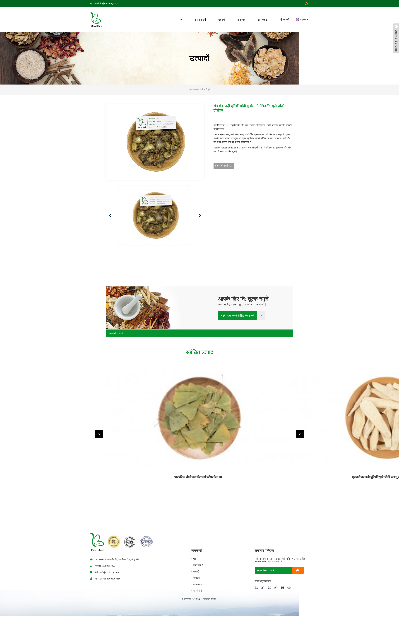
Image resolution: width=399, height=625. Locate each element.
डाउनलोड (262, 19)
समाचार (241, 19)
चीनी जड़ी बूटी (205, 89)
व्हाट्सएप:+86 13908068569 (107, 578)
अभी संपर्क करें (225, 165)
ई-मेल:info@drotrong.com (106, 3)
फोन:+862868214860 (105, 566)
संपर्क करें (284, 19)
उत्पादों (221, 19)
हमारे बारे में (198, 565)
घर (181, 19)
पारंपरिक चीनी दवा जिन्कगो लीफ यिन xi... (199, 477)
